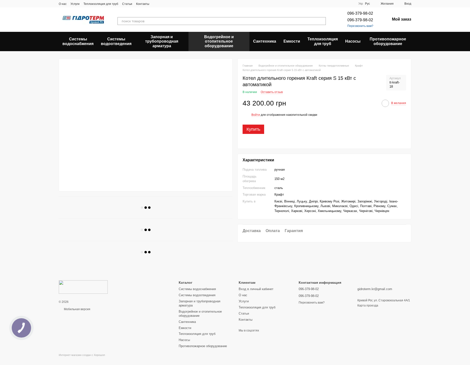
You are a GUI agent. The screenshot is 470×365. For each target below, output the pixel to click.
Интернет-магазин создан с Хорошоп (82, 354)
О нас (63, 4)
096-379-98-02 (360, 13)
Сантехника (264, 41)
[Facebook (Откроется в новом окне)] (168, 4)
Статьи (127, 4)
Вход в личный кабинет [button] (256, 289)
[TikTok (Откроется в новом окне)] (162, 4)
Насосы (353, 41)
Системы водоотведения (116, 41)
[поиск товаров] (322, 21)
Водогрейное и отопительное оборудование (219, 41)
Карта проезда (367, 305)
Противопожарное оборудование (388, 41)
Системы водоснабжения (78, 41)
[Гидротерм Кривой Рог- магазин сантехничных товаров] (83, 287)
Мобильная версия (76, 309)
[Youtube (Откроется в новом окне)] (174, 4)
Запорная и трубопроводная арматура (161, 41)
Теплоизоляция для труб (100, 4)
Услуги (75, 4)
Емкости (291, 41)
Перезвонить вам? (360, 26)
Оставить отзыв (272, 92)
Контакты (142, 4)
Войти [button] (255, 115)
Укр (360, 3)
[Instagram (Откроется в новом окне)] (156, 4)
